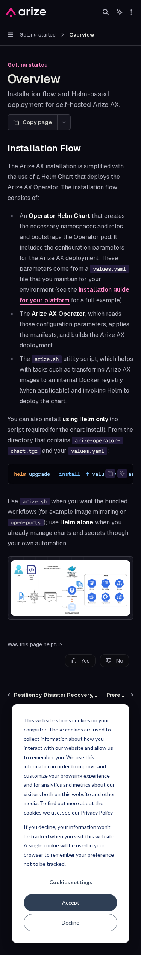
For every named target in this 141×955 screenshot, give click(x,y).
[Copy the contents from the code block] (110, 473)
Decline (70, 922)
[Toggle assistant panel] (119, 12)
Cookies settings (70, 882)
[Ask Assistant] (122, 473)
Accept (70, 902)
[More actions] (131, 12)
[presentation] (70, 474)
